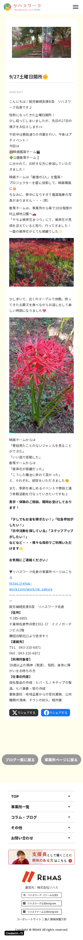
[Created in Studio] (14, 933)
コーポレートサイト (29, 919)
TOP (15, 796)
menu (75, 7)
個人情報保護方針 (55, 919)
